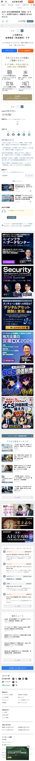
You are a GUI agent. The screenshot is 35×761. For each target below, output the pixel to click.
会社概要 (4, 739)
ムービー (18, 5)
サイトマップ (5, 700)
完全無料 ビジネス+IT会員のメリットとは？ (17, 97)
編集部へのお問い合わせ (8, 727)
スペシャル (10, 5)
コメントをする (11, 217)
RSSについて (21, 697)
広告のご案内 (5, 715)
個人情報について (6, 745)
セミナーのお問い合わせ (8, 730)
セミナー (4, 5)
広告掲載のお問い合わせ (24, 730)
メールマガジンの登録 (7, 694)
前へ (14, 31)
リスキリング (25, 5)
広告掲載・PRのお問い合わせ (17, 668)
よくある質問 (5, 697)
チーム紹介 (4, 712)
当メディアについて (22, 702)
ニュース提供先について (24, 700)
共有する (31, 21)
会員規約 (4, 702)
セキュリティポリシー (7, 742)
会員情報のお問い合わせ (24, 727)
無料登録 (31, 1)
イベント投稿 (5, 717)
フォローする (30, 25)
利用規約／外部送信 (22, 694)
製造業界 (5, 175)
